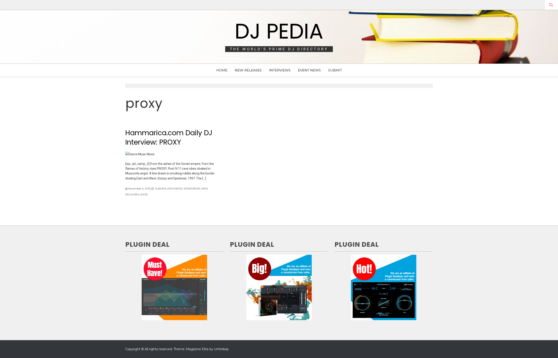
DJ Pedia (279, 31)
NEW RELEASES (248, 70)
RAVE (144, 194)
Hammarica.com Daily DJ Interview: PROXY (168, 137)
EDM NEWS (174, 188)
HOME (221, 70)
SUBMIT (335, 70)
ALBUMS (160, 188)
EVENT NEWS (309, 70)
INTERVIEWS (280, 70)
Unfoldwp (221, 349)
